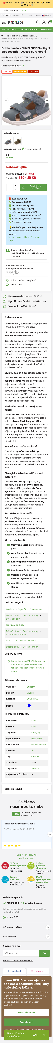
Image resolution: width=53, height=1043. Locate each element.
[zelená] (17, 141)
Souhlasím (26, 1022)
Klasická (35, 768)
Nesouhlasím (26, 1012)
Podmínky (33, 10)
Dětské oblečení (28, 29)
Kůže (33, 720)
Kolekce (10, 609)
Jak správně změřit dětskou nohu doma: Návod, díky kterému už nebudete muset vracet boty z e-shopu (28, 666)
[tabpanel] (26, 100)
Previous (6, 100)
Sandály (35, 756)
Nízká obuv (36, 738)
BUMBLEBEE (32, 698)
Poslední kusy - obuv (25, 640)
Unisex (30, 692)
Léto (33, 750)
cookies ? (8, 1005)
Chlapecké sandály (16, 634)
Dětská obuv (9, 29)
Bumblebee (36, 609)
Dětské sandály (28, 36)
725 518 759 (6, 15)
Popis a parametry (14, 317)
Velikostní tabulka (13, 789)
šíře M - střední (38, 744)
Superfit (22, 609)
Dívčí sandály (13, 618)
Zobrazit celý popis (11, 65)
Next (47, 100)
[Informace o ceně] (16, 178)
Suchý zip (35, 732)
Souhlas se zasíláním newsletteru (18, 960)
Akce (8, 640)
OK (44, 953)
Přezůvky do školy (15, 624)
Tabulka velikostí (33, 149)
